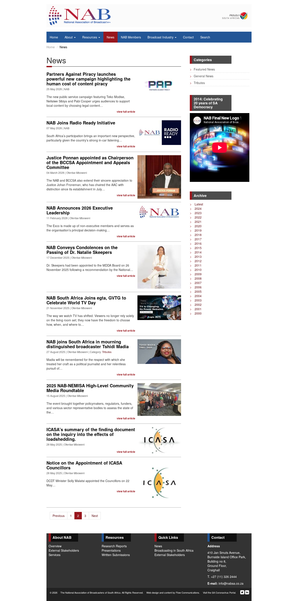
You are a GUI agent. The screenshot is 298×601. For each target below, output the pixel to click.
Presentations (111, 550)
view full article (126, 112)
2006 (196, 287)
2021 (196, 221)
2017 (196, 239)
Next (95, 515)
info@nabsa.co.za (231, 583)
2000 (196, 313)
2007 (196, 283)
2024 (196, 208)
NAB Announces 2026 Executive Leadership (79, 210)
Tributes (106, 352)
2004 (196, 296)
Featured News (202, 69)
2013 (196, 256)
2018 (196, 234)
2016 (196, 243)
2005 (196, 291)
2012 (196, 261)
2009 (196, 274)
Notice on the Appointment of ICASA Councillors (84, 465)
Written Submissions (116, 555)
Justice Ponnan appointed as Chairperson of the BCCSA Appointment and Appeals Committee (90, 162)
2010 (196, 269)
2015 (196, 248)
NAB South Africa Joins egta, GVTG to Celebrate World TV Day (86, 300)
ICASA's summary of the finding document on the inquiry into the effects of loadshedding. (90, 434)
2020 (196, 226)
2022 (196, 217)
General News (201, 76)
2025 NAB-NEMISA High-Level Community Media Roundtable (90, 387)
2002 (196, 304)
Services (54, 555)
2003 (196, 300)
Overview (55, 546)
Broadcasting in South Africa (174, 550)
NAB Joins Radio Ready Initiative (80, 122)
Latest (196, 204)
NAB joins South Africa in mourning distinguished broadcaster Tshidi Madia (87, 344)
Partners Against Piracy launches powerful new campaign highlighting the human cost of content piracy (88, 79)
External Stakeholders (64, 550)
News (158, 546)
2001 (196, 309)
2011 (196, 265)
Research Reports (114, 546)
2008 (196, 278)
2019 (196, 230)
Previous (59, 515)
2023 (196, 213)
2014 (196, 252)
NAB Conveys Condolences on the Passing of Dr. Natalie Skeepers (82, 249)
